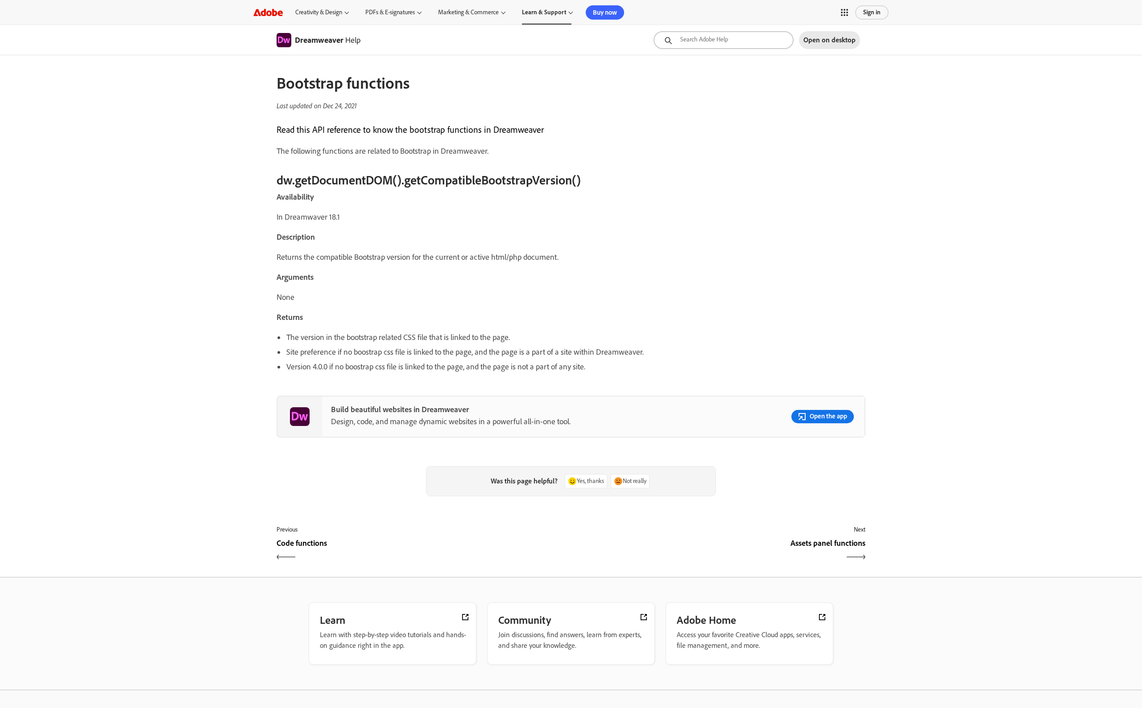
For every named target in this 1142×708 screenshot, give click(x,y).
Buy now (605, 12)
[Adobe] (268, 12)
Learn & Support (544, 12)
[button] (844, 12)
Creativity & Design (318, 12)
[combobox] (724, 40)
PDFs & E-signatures (390, 12)
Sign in (872, 12)
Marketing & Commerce (468, 12)
